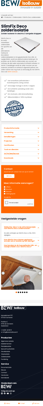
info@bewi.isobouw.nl (10, 332)
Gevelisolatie (5, 351)
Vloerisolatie (5, 354)
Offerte (8, 187)
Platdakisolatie (6, 346)
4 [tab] (22, 292)
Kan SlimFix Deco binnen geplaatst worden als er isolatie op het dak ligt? (19, 240)
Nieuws (3, 370)
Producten (8, 17)
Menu (8, 403)
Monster (9, 191)
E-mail (22, 403)
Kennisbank (5, 378)
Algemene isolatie (7, 341)
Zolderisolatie (17, 17)
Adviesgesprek (10, 194)
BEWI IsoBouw (12, 72)
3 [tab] (20, 292)
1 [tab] (16, 292)
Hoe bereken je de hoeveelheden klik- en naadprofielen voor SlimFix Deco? (20, 246)
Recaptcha (7, 197)
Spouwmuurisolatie (7, 349)
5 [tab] (24, 292)
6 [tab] (27, 292)
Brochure (9, 189)
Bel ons (9, 176)
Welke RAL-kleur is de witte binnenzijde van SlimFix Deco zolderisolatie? (20, 227)
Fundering (4, 359)
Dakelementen (6, 344)
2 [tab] (18, 292)
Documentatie (6, 367)
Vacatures (4, 375)
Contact (4, 373)
